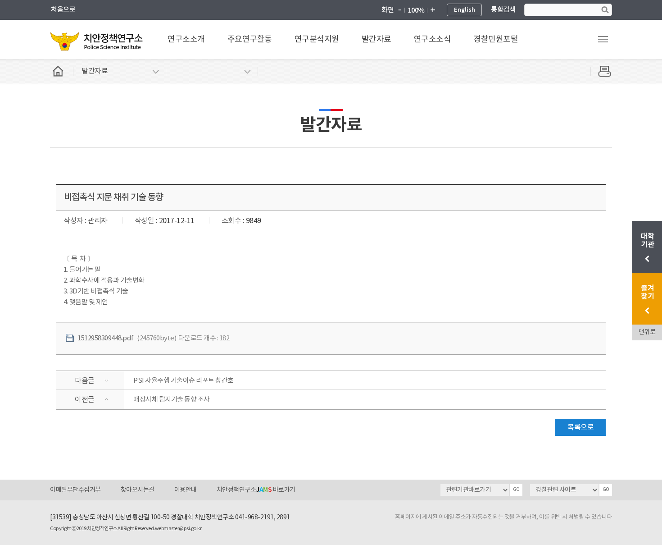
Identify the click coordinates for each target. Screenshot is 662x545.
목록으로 (580, 427)
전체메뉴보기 (603, 39)
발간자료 (376, 39)
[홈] (61, 71)
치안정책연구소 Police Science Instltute (97, 41)
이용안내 (185, 490)
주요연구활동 (249, 39)
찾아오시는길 (137, 490)
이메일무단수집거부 (75, 490)
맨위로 (647, 332)
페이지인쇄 (601, 71)
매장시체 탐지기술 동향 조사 (171, 399)
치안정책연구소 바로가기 (256, 490)
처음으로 (63, 10)
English (464, 10)
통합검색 (503, 10)
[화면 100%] (415, 10)
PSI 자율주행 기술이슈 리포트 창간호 (183, 381)
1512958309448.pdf (105, 338)
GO (516, 489)
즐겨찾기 (647, 292)
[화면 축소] (399, 10)
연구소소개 (186, 39)
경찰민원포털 (495, 39)
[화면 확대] (432, 10)
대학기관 (648, 240)
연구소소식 (432, 39)
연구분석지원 (317, 39)
